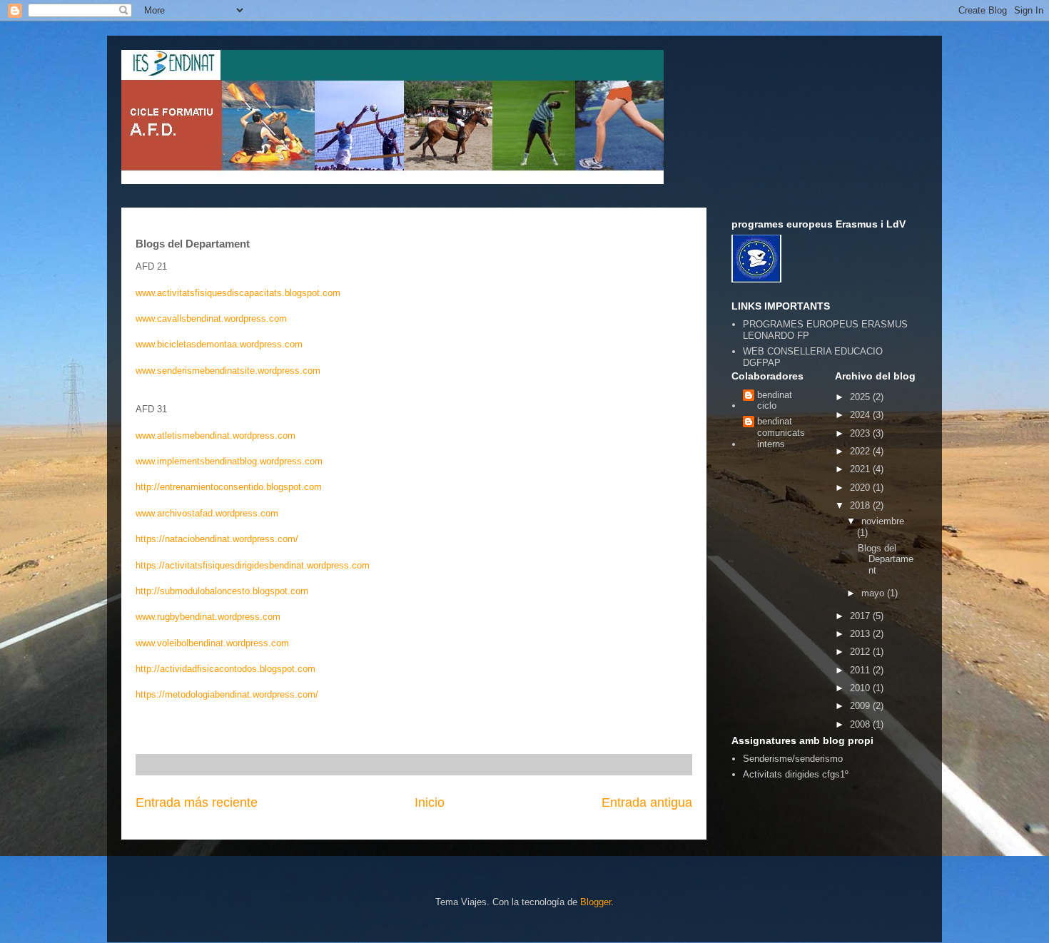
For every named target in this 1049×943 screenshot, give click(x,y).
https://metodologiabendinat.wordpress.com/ (227, 694)
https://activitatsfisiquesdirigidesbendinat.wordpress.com (253, 565)
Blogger (595, 902)
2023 (861, 433)
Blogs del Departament (885, 559)
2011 (861, 670)
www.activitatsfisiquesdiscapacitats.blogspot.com (238, 292)
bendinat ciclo (774, 400)
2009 (861, 705)
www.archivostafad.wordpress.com (207, 513)
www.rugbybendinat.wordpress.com (208, 616)
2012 (861, 651)
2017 (861, 616)
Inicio (430, 802)
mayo (874, 593)
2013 (861, 633)
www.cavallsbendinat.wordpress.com (211, 318)
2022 (861, 451)
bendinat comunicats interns (781, 432)
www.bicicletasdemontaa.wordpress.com (219, 344)
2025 (861, 397)
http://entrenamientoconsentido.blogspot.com (229, 486)
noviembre (882, 521)
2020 (861, 487)
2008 (861, 724)
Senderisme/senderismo (793, 758)
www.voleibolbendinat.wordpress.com (212, 643)
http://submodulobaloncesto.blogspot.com (222, 591)
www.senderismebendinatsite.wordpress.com (228, 370)
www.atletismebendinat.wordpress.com (215, 435)
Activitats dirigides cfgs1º (795, 774)
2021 (861, 469)
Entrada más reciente (197, 802)
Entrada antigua (647, 802)
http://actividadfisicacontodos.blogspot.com (225, 668)
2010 (861, 688)
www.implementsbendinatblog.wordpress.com (229, 461)
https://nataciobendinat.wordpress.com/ (217, 539)
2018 (861, 505)
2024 (861, 414)
